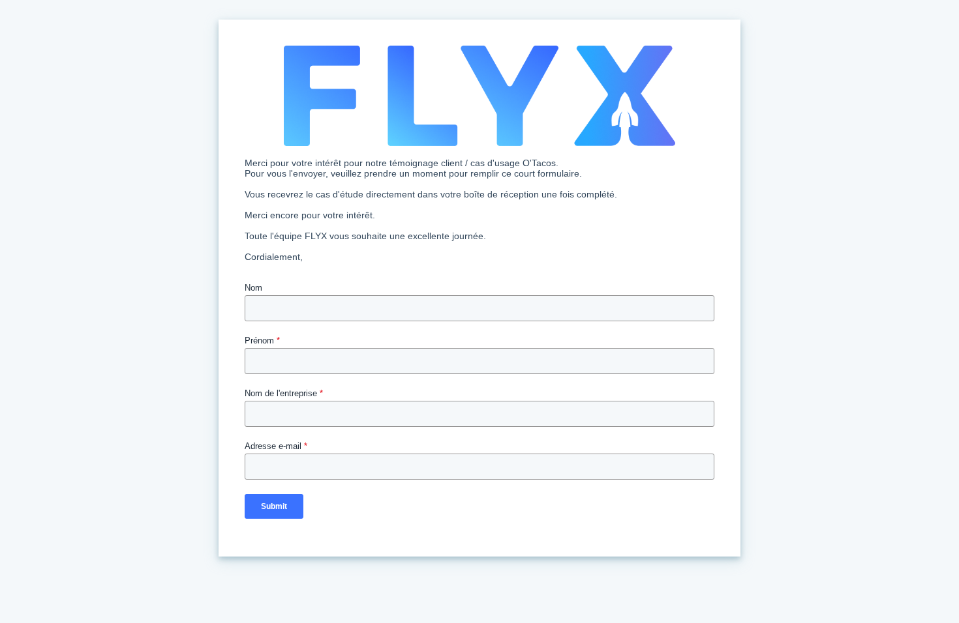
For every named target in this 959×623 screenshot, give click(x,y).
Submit (274, 506)
